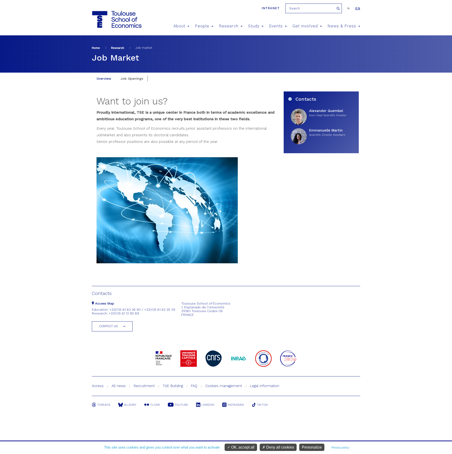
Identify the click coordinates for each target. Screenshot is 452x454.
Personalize (312, 447)
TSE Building (173, 386)
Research (228, 26)
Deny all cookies (279, 447)
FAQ (194, 386)
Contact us (108, 326)
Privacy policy (340, 447)
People (202, 26)
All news (119, 386)
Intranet (271, 8)
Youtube (181, 404)
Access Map (104, 303)
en (357, 8)
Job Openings (132, 78)
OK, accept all (242, 447)
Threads (103, 404)
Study (253, 26)
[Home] (116, 19)
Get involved (305, 26)
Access (98, 386)
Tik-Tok (262, 404)
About (179, 26)
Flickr (155, 404)
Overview (104, 78)
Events (275, 26)
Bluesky (130, 404)
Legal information (264, 386)
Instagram (236, 404)
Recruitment (144, 386)
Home (96, 48)
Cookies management (223, 386)
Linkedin (208, 404)
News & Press (341, 26)
